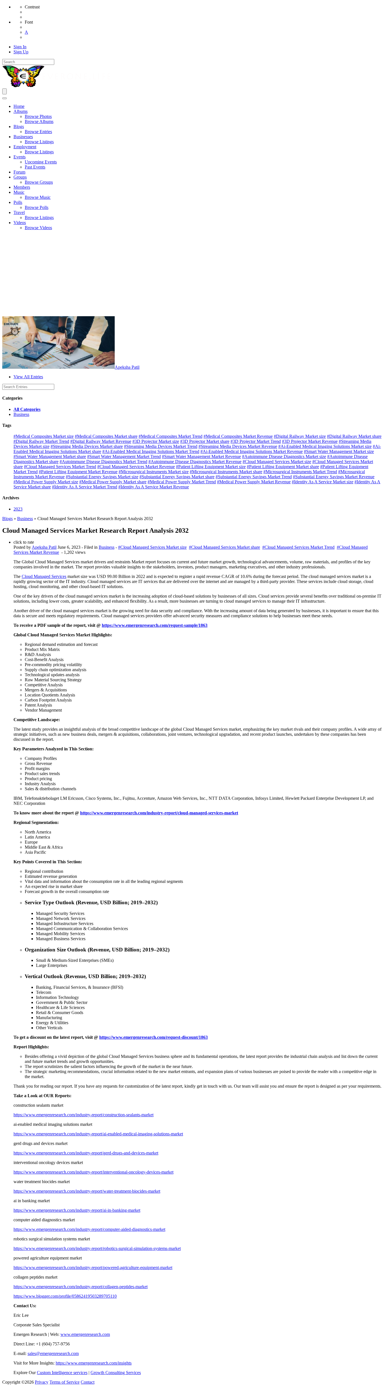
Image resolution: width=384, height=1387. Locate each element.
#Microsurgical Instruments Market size (154, 471)
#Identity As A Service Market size (322, 481)
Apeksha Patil (127, 367)
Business (21, 414)
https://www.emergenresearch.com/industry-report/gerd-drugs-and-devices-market (85, 1153)
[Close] (4, 98)
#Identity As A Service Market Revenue (153, 486)
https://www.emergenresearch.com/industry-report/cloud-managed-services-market (159, 812)
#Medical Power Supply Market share (112, 481)
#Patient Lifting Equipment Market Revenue (78, 471)
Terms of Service (64, 1382)
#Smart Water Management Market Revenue (201, 456)
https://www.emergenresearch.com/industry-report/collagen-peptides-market (80, 1286)
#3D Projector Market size (155, 441)
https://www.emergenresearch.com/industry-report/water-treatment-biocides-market (86, 1191)
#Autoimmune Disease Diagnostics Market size (284, 456)
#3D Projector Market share (204, 441)
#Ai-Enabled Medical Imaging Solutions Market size (325, 446)
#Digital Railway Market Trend (41, 441)
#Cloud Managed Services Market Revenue (136, 466)
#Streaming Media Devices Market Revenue (237, 446)
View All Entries (28, 376)
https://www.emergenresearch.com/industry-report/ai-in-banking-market (76, 1210)
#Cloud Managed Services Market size (277, 461)
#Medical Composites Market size (43, 436)
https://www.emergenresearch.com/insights (94, 1363)
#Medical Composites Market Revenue (238, 436)
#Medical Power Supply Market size (45, 481)
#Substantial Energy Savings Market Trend (254, 476)
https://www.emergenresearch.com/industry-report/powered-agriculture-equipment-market (92, 1267)
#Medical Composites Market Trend (170, 436)
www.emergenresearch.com (85, 1334)
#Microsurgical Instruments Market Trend (300, 471)
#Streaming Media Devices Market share (87, 446)
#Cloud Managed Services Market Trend (60, 466)
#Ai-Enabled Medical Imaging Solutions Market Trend (150, 451)
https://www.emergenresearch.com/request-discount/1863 (153, 1037)
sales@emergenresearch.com (53, 1353)
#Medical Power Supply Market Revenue (254, 481)
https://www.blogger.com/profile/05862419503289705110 (65, 1296)
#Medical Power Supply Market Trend (182, 481)
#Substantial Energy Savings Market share (176, 476)
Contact (87, 1382)
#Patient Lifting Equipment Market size (211, 466)
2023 (17, 509)
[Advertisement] (192, 274)
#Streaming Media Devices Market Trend (160, 446)
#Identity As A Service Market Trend (84, 486)
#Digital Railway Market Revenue (100, 441)
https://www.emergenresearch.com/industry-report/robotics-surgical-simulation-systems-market (97, 1248)
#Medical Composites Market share (106, 436)
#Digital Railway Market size (300, 436)
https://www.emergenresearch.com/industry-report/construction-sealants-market (83, 1114)
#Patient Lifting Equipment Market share (283, 466)
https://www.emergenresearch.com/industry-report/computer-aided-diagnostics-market (89, 1229)
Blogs (7, 518)
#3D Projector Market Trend (256, 441)
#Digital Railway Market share (354, 436)
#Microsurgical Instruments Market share (226, 471)
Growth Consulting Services (116, 1372)
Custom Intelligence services (62, 1372)
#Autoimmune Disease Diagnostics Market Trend (103, 461)
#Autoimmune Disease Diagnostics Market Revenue (194, 461)
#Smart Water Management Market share (49, 456)
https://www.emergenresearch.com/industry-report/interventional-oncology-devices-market (93, 1172)
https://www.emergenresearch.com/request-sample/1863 (154, 625)
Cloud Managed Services (44, 576)
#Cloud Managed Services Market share (224, 547)
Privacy (41, 1382)
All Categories (26, 409)
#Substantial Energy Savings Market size (102, 476)
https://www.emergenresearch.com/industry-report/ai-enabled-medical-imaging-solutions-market (98, 1133)
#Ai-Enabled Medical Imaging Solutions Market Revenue (251, 451)
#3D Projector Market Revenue (310, 441)
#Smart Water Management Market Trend (124, 456)
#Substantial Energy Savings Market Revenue (333, 476)
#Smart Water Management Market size (339, 451)
